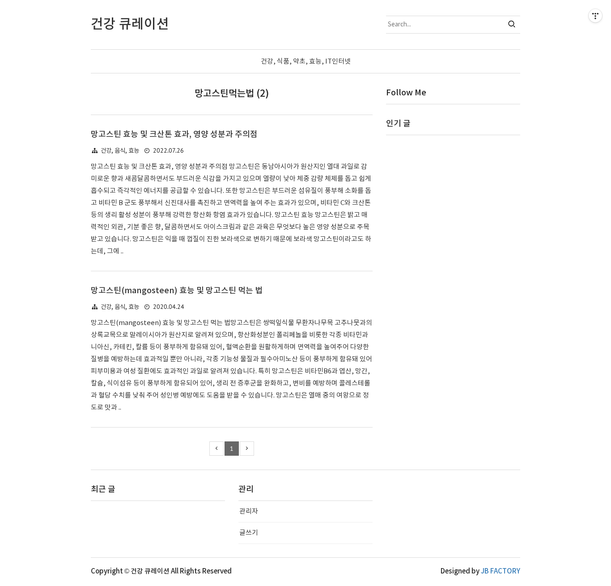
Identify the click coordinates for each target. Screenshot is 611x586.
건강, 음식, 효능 (120, 150)
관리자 (248, 511)
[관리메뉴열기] (595, 15)
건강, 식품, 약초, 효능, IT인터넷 (306, 61)
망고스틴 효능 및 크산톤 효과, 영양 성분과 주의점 (174, 134)
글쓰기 (248, 533)
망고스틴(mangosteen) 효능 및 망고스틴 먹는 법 (177, 290)
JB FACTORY (500, 571)
